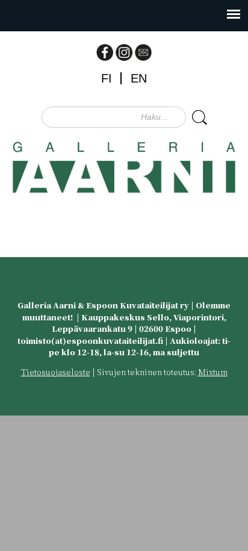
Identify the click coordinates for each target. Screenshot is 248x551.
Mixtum (213, 372)
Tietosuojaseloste (55, 372)
